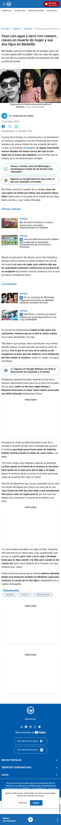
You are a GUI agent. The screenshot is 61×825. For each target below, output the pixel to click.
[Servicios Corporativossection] (56, 767)
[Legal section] (56, 775)
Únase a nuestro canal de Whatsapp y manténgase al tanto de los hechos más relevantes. (32, 169)
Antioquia (28, 29)
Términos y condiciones (16, 786)
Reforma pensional (36, 11)
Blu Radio (5, 29)
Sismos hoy (52, 11)
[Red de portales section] (56, 760)
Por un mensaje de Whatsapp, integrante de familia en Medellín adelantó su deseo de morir (37, 300)
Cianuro (25, 594)
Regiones (17, 29)
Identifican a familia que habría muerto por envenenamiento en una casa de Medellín (38, 317)
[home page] (30, 710)
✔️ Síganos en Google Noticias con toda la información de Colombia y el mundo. (33, 370)
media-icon (30, 819)
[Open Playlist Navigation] (57, 819)
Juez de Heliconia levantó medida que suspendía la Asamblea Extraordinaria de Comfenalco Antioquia (39, 243)
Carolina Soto (19, 11)
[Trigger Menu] (4, 4)
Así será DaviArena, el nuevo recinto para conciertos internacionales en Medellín (36, 225)
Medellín (30, 147)
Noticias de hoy (42, 594)
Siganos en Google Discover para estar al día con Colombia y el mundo (32, 180)
